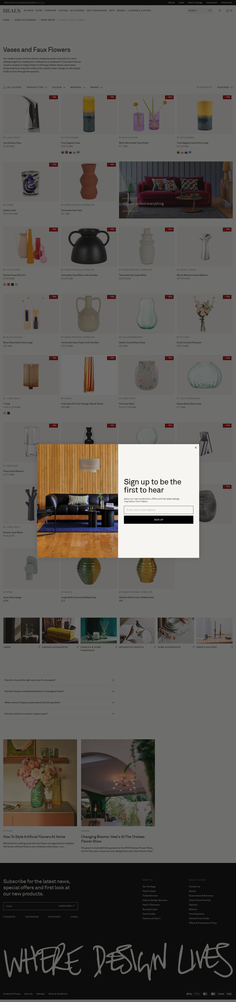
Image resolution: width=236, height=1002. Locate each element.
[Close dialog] (196, 447)
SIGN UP (158, 519)
